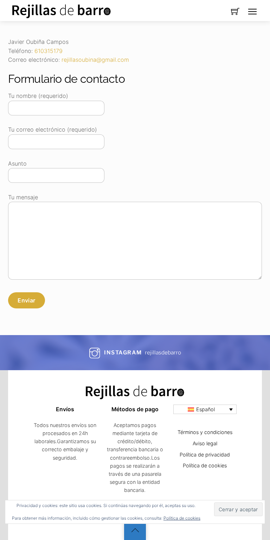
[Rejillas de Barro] (62, 9)
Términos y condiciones (205, 432)
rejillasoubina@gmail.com (95, 59)
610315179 (48, 50)
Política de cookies (181, 518)
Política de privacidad (205, 455)
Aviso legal (205, 443)
